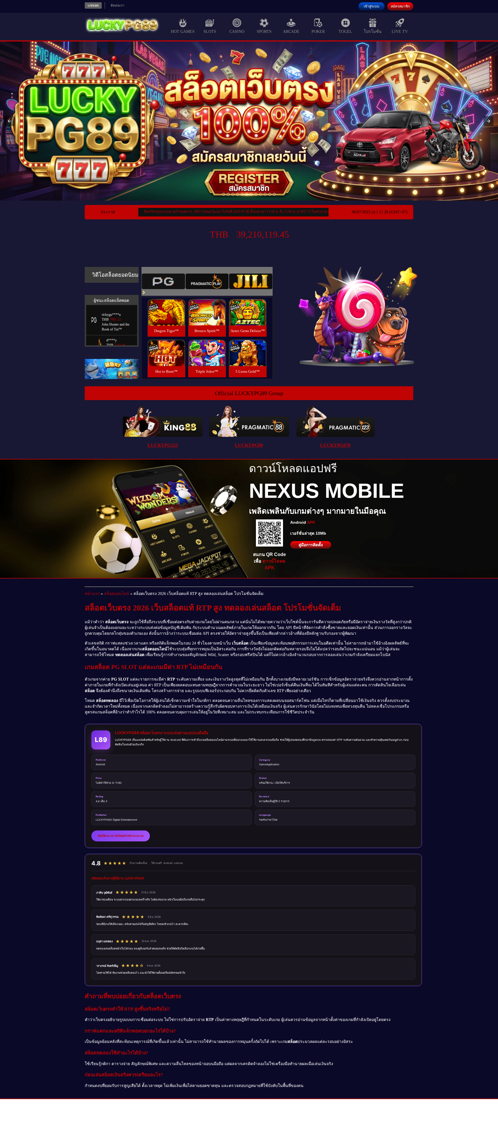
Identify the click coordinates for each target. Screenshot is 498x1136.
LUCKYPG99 (249, 445)
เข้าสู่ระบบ (371, 6)
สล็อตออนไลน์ (116, 593)
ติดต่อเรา (117, 5)
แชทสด (93, 5)
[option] (223, 194)
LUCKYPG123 (163, 445)
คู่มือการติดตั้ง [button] (311, 544)
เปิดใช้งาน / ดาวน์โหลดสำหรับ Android (121, 835)
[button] (9, 121)
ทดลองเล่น (166, 305)
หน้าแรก (92, 593)
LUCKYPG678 (335, 445)
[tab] (163, 281)
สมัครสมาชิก (400, 6)
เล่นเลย (166, 318)
